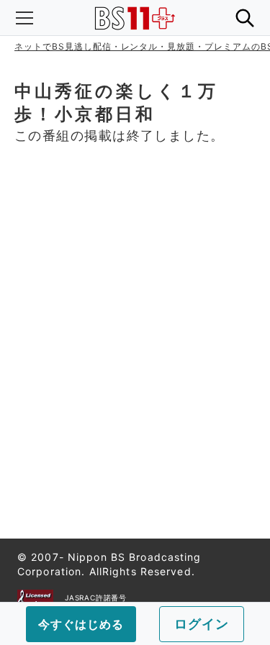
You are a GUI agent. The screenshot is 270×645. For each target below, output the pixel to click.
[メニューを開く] (24, 18)
